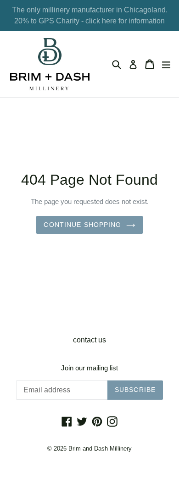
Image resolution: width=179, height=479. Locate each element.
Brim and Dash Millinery (100, 448)
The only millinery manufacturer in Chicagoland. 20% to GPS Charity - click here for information (90, 15)
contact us (89, 340)
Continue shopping (82, 224)
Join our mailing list (89, 368)
